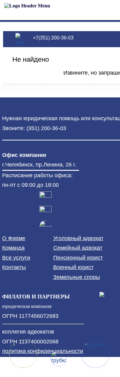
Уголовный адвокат (78, 238)
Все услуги (16, 258)
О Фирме (13, 238)
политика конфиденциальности (42, 351)
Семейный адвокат (77, 248)
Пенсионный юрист (78, 258)
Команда (13, 248)
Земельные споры (76, 277)
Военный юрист (73, 267)
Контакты (14, 267)
